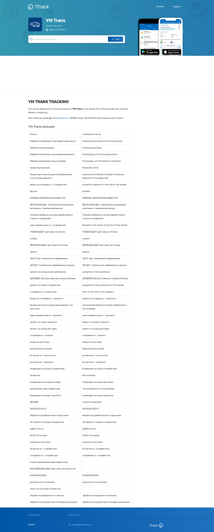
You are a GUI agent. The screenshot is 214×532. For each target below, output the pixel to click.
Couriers (160, 6)
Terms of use (74, 515)
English (176, 6)
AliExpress (63, 118)
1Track (42, 7)
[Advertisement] (107, 74)
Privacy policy (34, 515)
